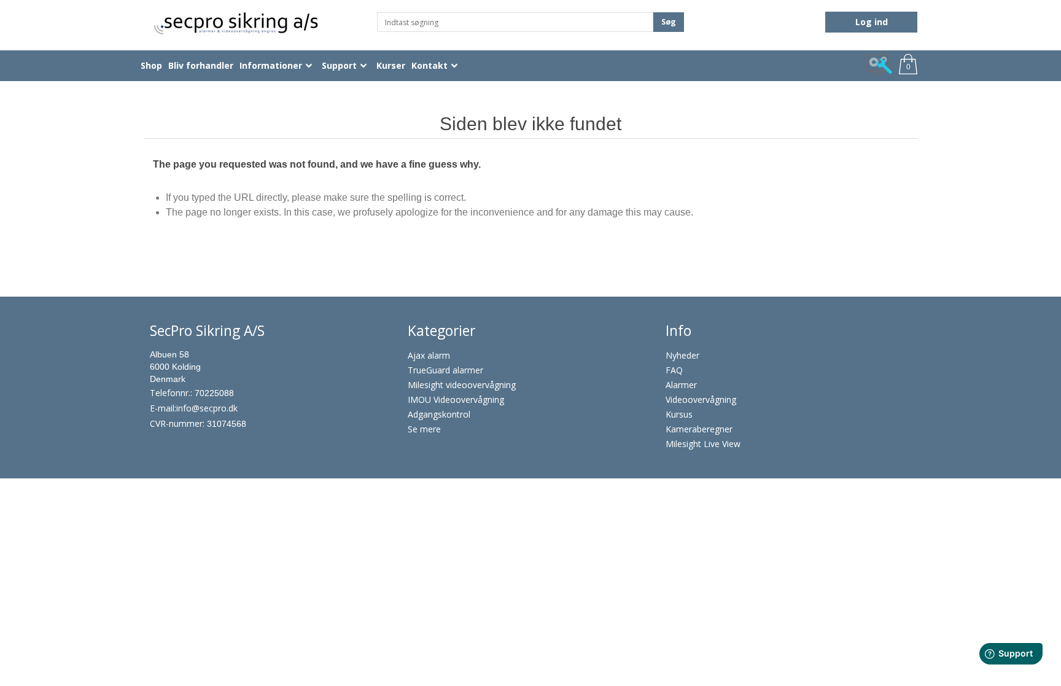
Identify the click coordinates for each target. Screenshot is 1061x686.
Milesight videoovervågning (462, 385)
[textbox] (515, 22)
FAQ (674, 370)
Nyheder (682, 355)
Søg (668, 22)
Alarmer (681, 385)
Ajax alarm (429, 355)
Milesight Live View (703, 444)
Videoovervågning (701, 399)
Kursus (679, 414)
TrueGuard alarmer (445, 370)
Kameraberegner (699, 429)
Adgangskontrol (439, 414)
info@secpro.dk (207, 408)
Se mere (424, 429)
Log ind (871, 22)
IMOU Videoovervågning (456, 399)
